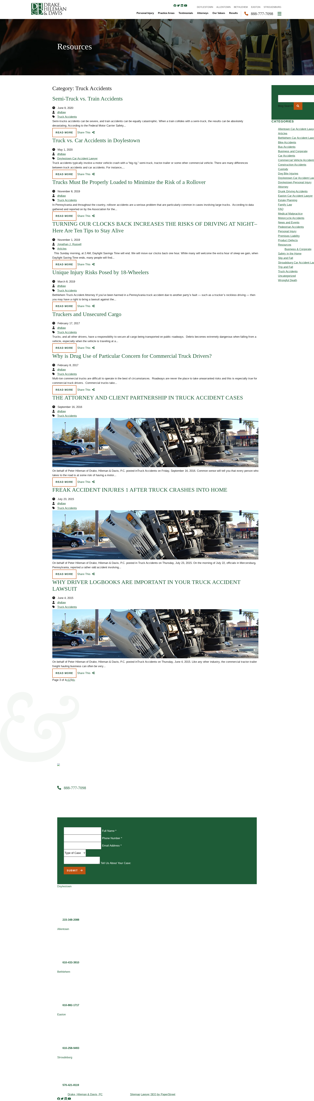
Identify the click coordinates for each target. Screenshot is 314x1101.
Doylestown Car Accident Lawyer (77, 158)
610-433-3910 (70, 962)
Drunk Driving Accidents (293, 191)
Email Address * (112, 845)
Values (237, 117)
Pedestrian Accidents (291, 226)
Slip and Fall (285, 258)
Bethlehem (245, 166)
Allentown (245, 162)
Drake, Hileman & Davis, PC (85, 1094)
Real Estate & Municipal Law (256, 113)
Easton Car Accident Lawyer (295, 195)
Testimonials (240, 131)
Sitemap (135, 1094)
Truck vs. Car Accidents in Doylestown (96, 140)
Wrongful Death (287, 280)
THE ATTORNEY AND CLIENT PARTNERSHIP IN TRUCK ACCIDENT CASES (147, 398)
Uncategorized (287, 275)
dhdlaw (61, 112)
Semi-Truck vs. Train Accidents (87, 99)
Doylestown (246, 158)
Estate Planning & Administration (259, 91)
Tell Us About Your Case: (116, 863)
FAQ (280, 209)
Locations (238, 153)
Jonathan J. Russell (69, 244)
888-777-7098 (74, 788)
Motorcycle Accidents (291, 218)
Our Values (218, 13)
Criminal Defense (249, 100)
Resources (239, 135)
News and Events (288, 222)
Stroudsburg (246, 175)
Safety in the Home (289, 253)
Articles (62, 248)
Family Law (246, 104)
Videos (243, 144)
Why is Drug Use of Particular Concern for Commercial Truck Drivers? (132, 356)
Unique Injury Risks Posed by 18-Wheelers (100, 272)
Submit (73, 870)
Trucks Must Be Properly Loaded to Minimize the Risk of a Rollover (129, 182)
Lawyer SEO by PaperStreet (158, 1094)
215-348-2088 (70, 919)
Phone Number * (112, 838)
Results (237, 126)
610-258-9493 (70, 1048)
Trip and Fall (285, 267)
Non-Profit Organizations (254, 109)
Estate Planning (287, 200)
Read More (64, 132)
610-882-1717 (70, 1005)
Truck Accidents (67, 116)
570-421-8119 (70, 1085)
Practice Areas (242, 82)
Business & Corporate (252, 95)
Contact (237, 149)
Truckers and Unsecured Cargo (86, 314)
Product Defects (288, 240)
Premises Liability (289, 235)
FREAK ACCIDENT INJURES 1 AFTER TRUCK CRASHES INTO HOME (139, 490)
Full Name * (109, 830)
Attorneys (238, 122)
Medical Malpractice (290, 213)
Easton (243, 171)
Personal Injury (242, 78)
